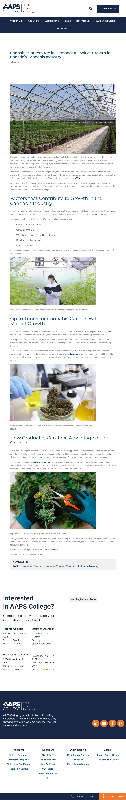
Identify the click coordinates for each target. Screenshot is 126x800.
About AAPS (48, 755)
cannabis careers (32, 566)
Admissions (52, 21)
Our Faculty (48, 768)
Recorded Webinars (18, 768)
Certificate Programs (18, 759)
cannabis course (54, 566)
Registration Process (78, 755)
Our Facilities (48, 764)
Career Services (105, 21)
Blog (68, 21)
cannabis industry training (82, 566)
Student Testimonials (48, 773)
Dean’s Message (48, 759)
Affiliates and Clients (108, 759)
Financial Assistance (78, 764)
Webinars (62, 28)
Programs (16, 21)
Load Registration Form (83, 599)
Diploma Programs (18, 755)
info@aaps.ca (46, 669)
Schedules (78, 759)
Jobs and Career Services (108, 755)
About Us (33, 21)
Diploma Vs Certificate (18, 764)
